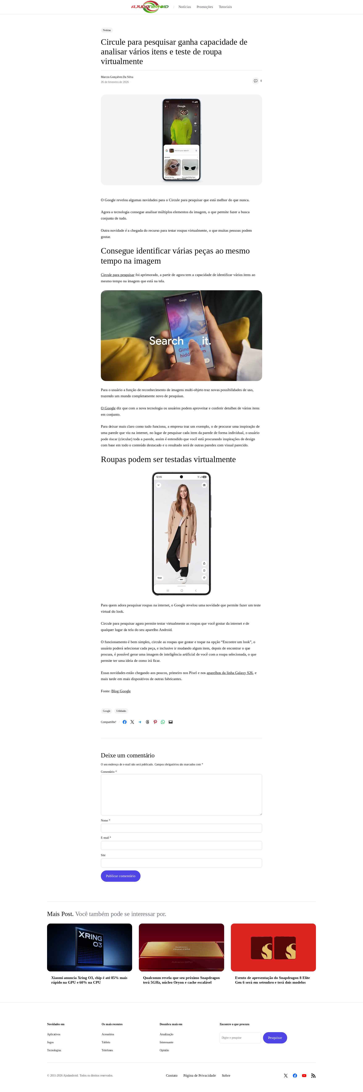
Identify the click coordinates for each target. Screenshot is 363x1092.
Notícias (107, 30)
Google (106, 711)
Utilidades (121, 711)
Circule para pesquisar (117, 275)
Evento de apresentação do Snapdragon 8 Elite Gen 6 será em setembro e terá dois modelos (272, 980)
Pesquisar (275, 1038)
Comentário (109, 771)
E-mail (106, 837)
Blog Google (121, 691)
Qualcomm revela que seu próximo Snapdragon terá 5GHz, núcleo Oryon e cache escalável (181, 980)
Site (103, 855)
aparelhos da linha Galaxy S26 (230, 673)
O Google (108, 408)
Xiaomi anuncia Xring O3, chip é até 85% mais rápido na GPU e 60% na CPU (89, 980)
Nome (105, 820)
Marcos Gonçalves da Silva (117, 77)
